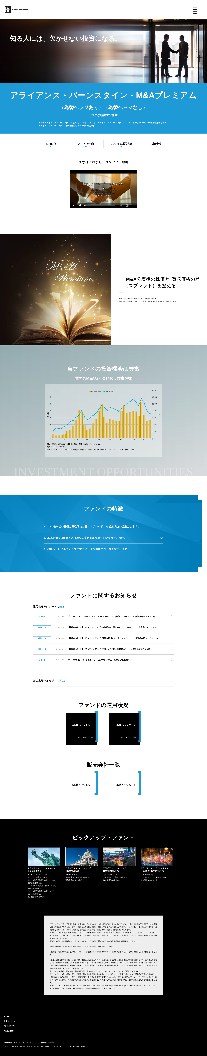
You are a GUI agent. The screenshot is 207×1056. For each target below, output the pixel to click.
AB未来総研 (9, 1031)
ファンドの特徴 (86, 143)
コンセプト (51, 143)
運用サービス (9, 1021)
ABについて (9, 1026)
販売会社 (156, 143)
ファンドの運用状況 (121, 143)
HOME (6, 1017)
